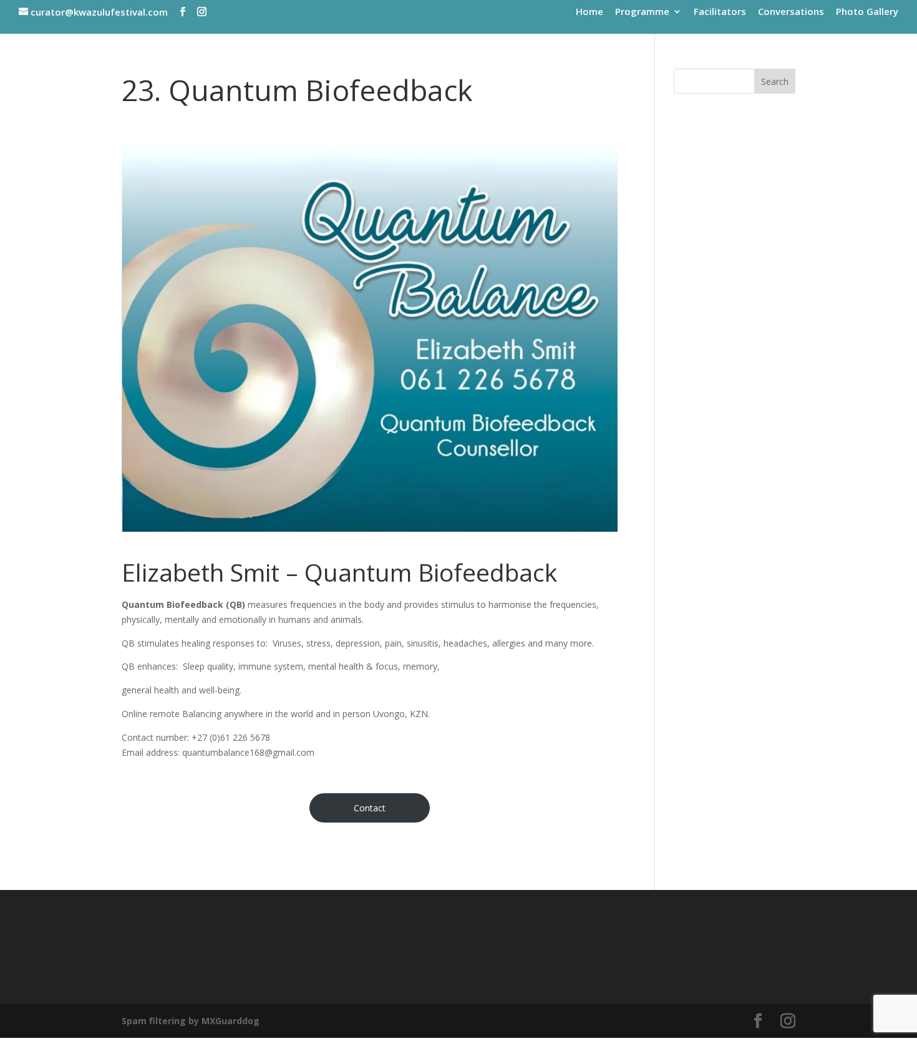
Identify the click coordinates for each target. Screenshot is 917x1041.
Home (589, 12)
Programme (642, 12)
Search (774, 81)
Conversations (791, 12)
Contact (370, 808)
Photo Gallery (867, 12)
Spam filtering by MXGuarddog (191, 1021)
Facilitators (720, 12)
